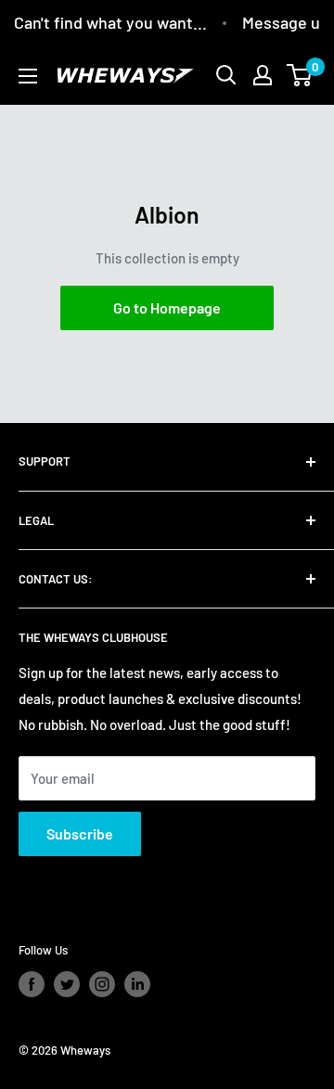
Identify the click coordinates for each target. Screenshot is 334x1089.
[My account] (262, 75)
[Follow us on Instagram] (102, 984)
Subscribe (79, 833)
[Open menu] (28, 76)
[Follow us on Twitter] (67, 984)
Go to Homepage (167, 307)
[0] (300, 75)
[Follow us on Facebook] (32, 984)
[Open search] (226, 75)
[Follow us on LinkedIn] (137, 984)
